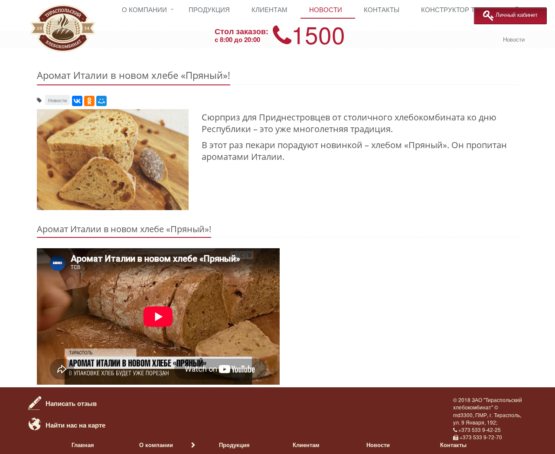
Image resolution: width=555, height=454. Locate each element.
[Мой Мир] (101, 101)
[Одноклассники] (89, 101)
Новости (325, 9)
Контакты (381, 9)
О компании (144, 9)
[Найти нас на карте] (35, 423)
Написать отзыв (71, 403)
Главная (83, 445)
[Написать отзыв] (35, 401)
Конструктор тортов (458, 9)
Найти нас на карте (75, 425)
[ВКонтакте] (77, 101)
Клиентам (269, 9)
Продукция (209, 9)
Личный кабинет (517, 15)
